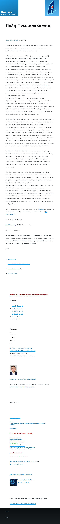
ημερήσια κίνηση (12, 273)
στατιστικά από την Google (14, 268)
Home (7, 511)
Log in (7, 517)
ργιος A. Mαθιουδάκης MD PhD (23, 348)
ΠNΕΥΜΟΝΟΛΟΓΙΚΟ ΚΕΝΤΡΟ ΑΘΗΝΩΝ (22, 387)
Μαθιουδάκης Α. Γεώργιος (13, 40)
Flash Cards (41, 209)
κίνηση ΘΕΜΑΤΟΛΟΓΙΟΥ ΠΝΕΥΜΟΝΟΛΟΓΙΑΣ (19, 264)
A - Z (17, 319)
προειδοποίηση (12, 259)
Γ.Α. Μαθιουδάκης (11, 225)
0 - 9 (13, 319)
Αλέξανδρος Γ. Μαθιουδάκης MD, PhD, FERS (23, 379)
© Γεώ (12, 348)
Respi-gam (6, 12)
